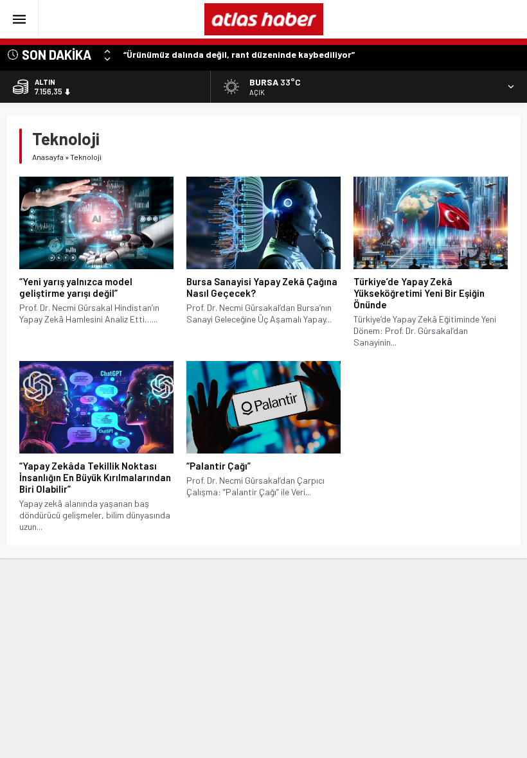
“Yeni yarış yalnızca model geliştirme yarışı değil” (75, 287)
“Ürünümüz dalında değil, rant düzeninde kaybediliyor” (239, 54)
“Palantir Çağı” (218, 466)
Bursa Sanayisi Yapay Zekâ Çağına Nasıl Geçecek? (261, 287)
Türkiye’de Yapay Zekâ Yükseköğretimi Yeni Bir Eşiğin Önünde (419, 293)
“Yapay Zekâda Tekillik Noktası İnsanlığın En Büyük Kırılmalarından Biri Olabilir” (95, 477)
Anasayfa (48, 156)
